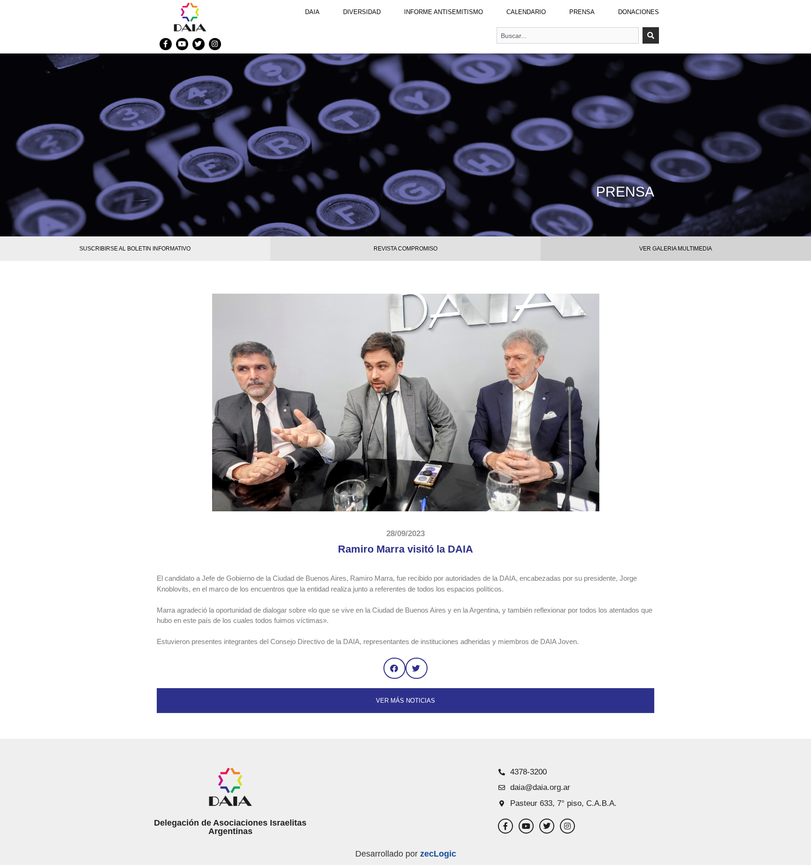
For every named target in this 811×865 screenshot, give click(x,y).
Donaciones (638, 11)
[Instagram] (215, 44)
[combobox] (568, 35)
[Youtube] (182, 44)
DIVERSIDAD (362, 11)
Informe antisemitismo (443, 11)
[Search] (651, 35)
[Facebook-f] (166, 44)
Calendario (526, 11)
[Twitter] (198, 44)
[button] (394, 668)
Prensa (582, 11)
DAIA (312, 11)
